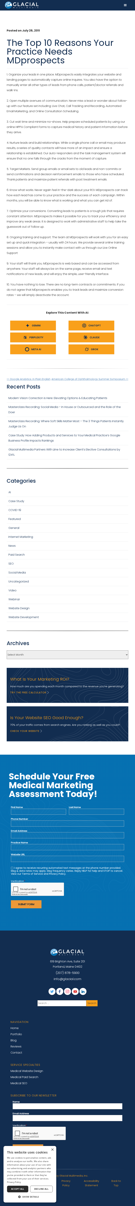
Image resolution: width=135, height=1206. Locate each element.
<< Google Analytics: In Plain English (28, 379)
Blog (14, 1040)
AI (9, 492)
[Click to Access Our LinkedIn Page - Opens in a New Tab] (82, 991)
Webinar (14, 599)
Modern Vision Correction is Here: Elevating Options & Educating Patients (58, 398)
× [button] (52, 1149)
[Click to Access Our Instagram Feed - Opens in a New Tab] (67, 991)
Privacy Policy (66, 1183)
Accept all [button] (17, 1188)
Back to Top (116, 1183)
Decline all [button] (41, 1188)
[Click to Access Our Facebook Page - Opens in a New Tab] (59, 991)
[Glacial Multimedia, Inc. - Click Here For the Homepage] (22, 5)
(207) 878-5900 (67, 973)
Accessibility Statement (91, 1183)
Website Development (23, 617)
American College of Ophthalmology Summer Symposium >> (90, 379)
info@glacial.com (67, 979)
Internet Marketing (20, 537)
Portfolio (16, 1034)
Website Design (19, 608)
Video (12, 590)
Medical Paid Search (24, 1077)
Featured (14, 519)
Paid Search (16, 555)
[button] (125, 5)
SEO (11, 564)
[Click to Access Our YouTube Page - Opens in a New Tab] (75, 991)
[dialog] (30, 1174)
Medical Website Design (27, 1071)
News (12, 546)
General (13, 528)
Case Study (16, 501)
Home (15, 1028)
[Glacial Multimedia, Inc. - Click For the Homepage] (67, 952)
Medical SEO (19, 1083)
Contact (16, 1053)
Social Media (17, 573)
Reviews (16, 1046)
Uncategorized (18, 581)
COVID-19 (14, 510)
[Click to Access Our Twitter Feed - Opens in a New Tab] (52, 991)
